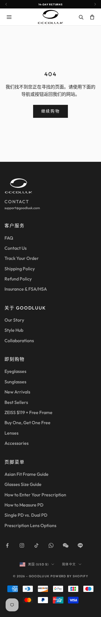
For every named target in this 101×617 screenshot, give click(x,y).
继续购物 (50, 111)
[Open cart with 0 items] (92, 17)
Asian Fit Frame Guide (26, 474)
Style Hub (13, 330)
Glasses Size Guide (23, 484)
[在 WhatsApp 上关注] (51, 545)
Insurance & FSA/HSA (25, 289)
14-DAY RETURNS (50, 4)
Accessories (16, 443)
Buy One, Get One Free (27, 422)
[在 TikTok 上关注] (36, 545)
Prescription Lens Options (30, 525)
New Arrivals (17, 392)
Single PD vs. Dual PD (25, 515)
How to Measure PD (23, 505)
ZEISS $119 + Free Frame (28, 412)
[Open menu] (9, 17)
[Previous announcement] (6, 4)
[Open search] (80, 17)
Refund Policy (18, 279)
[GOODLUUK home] (50, 17)
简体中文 (69, 564)
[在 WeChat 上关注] (65, 545)
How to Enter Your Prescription (35, 494)
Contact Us (15, 248)
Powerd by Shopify (69, 576)
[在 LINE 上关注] (80, 545)
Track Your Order (21, 258)
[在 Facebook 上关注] (7, 545)
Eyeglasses (15, 371)
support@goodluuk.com (22, 208)
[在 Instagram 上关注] (22, 545)
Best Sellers (16, 402)
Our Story (14, 320)
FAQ (8, 238)
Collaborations (19, 340)
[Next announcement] (95, 4)
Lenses (11, 433)
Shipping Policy (19, 268)
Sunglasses (15, 381)
